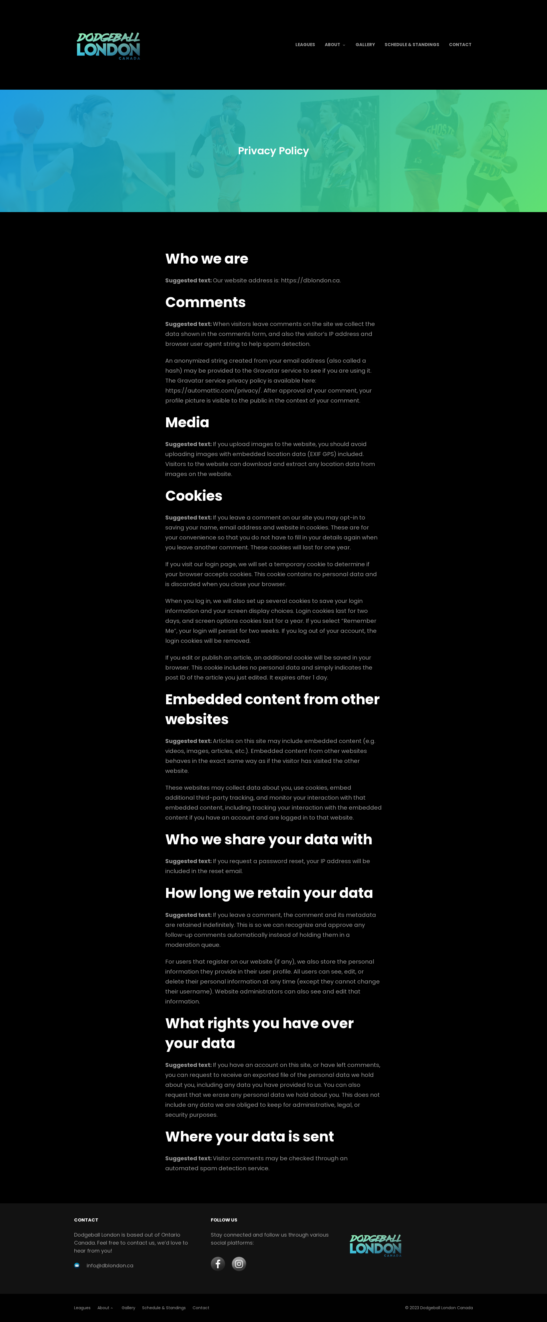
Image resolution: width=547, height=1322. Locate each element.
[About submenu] (344, 45)
